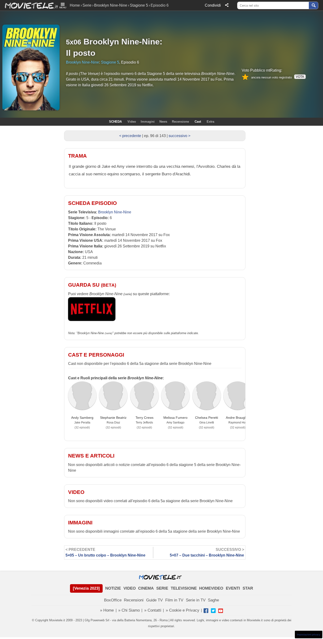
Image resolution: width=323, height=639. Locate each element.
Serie (87, 5)
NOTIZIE (113, 588)
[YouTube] (220, 610)
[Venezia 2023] (86, 588)
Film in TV (174, 600)
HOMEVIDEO (211, 588)
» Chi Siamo (129, 610)
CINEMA (146, 588)
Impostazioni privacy (308, 634)
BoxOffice (113, 600)
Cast (198, 121)
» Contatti (152, 610)
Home (75, 5)
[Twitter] (213, 610)
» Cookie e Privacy (182, 610)
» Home (107, 610)
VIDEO (129, 588)
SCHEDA (115, 121)
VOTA (300, 76)
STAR (248, 588)
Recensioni (134, 600)
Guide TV (154, 600)
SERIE (162, 588)
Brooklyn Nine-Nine (110, 5)
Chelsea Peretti (206, 417)
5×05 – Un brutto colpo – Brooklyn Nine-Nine (105, 552)
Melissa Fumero (175, 417)
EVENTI (233, 588)
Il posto (80, 52)
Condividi (213, 5)
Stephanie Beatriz (113, 417)
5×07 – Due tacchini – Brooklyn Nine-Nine (207, 552)
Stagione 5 (139, 5)
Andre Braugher (238, 417)
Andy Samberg (82, 417)
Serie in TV (195, 600)
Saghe (213, 600)
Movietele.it (29, 5)
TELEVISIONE (184, 588)
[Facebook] (206, 610)
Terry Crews (144, 417)
